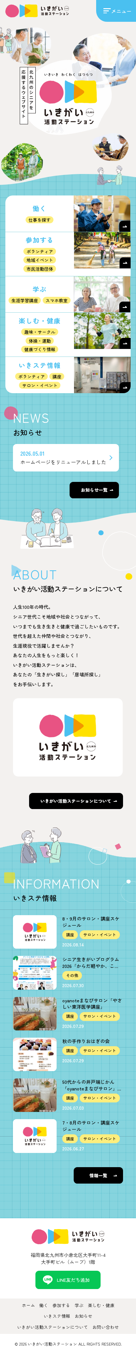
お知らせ (83, 1316)
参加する (61, 1305)
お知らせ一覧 (94, 490)
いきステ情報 (57, 1316)
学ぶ (79, 1305)
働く (43, 1305)
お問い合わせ (105, 1327)
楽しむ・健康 (101, 1305)
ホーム (28, 1305)
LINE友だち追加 (73, 1279)
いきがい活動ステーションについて (75, 801)
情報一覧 (98, 1175)
